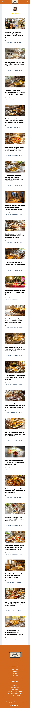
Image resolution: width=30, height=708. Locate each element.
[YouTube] (19, 705)
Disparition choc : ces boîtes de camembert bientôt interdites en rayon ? (14, 575)
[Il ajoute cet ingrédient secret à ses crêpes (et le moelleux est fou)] (15, 53)
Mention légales (15, 695)
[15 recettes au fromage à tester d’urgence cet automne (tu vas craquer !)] (15, 253)
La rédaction (15, 687)
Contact (15, 685)
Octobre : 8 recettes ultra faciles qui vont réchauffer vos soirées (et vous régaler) (14, 120)
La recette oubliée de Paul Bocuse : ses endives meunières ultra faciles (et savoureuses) (14, 178)
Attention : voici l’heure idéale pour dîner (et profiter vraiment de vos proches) (15, 207)
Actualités (15, 669)
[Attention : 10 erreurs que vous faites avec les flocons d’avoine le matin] (15, 508)
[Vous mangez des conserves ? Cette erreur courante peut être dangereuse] (15, 451)
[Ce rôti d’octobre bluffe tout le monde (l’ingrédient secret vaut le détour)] (15, 593)
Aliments (15, 671)
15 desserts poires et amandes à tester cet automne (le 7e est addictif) (14, 632)
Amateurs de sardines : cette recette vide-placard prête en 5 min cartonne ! (15, 349)
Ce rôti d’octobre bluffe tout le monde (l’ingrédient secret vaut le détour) (15, 603)
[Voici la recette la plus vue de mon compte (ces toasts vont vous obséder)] (15, 423)
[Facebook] (10, 705)
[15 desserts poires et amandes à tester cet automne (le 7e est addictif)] (15, 621)
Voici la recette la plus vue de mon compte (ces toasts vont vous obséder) (15, 434)
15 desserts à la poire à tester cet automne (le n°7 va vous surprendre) (15, 377)
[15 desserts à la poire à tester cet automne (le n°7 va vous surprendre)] (15, 367)
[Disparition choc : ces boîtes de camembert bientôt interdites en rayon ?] (15, 565)
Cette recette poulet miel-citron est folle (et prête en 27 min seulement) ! (15, 490)
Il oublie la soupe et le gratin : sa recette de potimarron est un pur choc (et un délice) (14, 149)
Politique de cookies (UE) (15, 693)
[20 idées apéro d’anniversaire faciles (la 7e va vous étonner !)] (15, 282)
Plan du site (15, 689)
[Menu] (2, 2)
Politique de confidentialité (15, 691)
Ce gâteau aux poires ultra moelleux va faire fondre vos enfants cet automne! (14, 235)
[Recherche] (27, 1)
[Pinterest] (17, 705)
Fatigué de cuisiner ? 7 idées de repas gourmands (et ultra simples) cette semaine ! (14, 547)
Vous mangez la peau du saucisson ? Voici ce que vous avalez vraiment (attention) (15, 405)
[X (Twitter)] (12, 705)
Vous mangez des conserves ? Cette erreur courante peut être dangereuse (14, 462)
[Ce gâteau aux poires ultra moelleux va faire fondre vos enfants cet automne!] (15, 225)
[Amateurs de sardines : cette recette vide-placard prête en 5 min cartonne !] (15, 338)
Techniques (15, 675)
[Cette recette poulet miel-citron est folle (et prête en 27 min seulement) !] (15, 480)
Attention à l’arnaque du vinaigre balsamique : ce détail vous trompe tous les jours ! (14, 34)
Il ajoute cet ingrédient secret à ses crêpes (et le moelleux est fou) (15, 64)
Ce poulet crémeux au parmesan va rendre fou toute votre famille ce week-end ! (15, 92)
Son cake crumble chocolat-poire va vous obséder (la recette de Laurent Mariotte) (14, 320)
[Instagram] (15, 705)
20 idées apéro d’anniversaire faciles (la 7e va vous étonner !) (15, 292)
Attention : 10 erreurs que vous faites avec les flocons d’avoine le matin (14, 519)
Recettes (15, 673)
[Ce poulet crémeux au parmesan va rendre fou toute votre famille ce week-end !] (15, 81)
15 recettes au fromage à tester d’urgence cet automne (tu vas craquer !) (15, 264)
